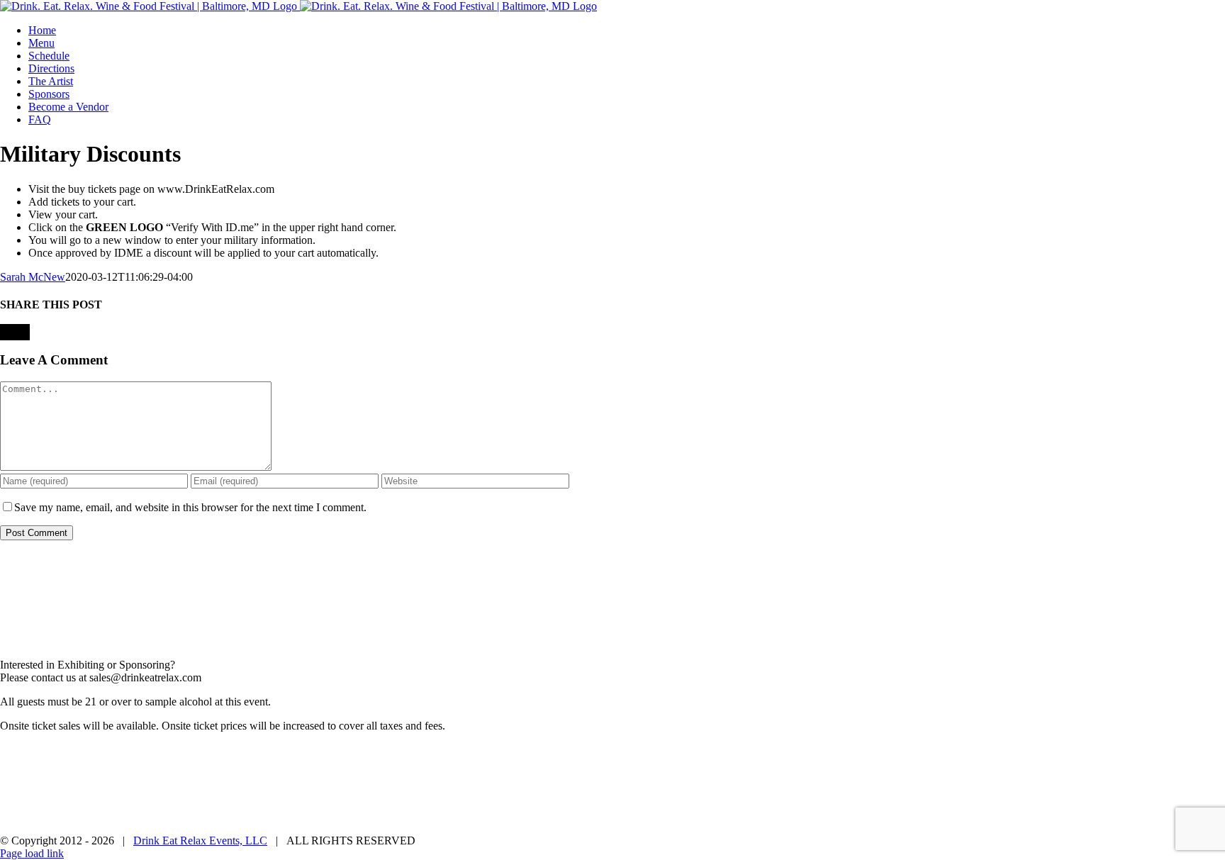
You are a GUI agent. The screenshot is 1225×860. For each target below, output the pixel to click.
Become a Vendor (745, 750)
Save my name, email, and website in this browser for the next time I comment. (190, 507)
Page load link (32, 853)
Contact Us (671, 750)
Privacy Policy (503, 750)
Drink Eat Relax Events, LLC (200, 840)
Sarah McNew (32, 277)
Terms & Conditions (591, 750)
